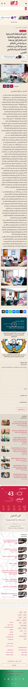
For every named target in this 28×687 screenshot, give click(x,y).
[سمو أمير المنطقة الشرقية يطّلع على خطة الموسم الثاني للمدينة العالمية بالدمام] (5, 466)
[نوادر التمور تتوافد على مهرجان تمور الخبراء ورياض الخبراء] (5, 431)
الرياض (20, 617)
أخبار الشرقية (18, 27)
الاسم (25, 388)
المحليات (11, 622)
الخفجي (19, 614)
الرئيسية (24, 27)
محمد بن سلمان (23, 636)
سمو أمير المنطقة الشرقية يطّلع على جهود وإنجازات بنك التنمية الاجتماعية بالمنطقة (20, 475)
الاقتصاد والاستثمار (8, 627)
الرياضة (11, 632)
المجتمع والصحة (9, 637)
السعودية (24, 620)
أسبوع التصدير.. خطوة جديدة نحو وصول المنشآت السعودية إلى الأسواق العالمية (9, 572)
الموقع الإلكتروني (23, 402)
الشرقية (18, 620)
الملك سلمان (23, 625)
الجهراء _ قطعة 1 (13, 563)
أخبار (25, 612)
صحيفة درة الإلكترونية (10, 672)
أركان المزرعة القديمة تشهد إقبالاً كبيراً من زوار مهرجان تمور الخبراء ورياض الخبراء (19, 423)
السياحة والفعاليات (22, 647)
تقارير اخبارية (10, 624)
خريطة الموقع (12, 675)
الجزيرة (24, 614)
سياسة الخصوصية (23, 649)
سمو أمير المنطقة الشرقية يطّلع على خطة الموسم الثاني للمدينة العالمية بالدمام (20, 467)
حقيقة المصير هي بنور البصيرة (10, 586)
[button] (26, 17)
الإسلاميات (10, 634)
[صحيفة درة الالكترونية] (14, 3)
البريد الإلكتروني (23, 395)
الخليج (25, 617)
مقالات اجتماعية (9, 654)
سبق (21, 630)
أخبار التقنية (10, 639)
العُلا (20, 622)
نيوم (25, 638)
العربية (24, 622)
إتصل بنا (17, 675)
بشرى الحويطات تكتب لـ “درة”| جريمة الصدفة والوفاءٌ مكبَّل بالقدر (10, 541)
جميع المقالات (10, 649)
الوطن (19, 628)
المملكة (24, 628)
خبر (25, 630)
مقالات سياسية (9, 652)
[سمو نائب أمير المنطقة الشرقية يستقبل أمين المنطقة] (5, 459)
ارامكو (21, 612)
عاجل (25, 633)
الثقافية (11, 629)
